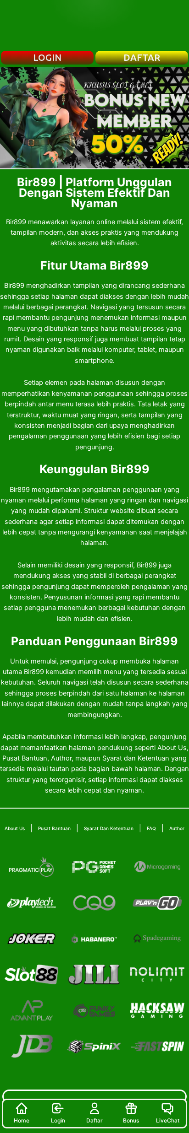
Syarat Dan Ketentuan (108, 828)
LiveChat (167, 1120)
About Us (15, 828)
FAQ (151, 828)
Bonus (131, 1120)
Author (176, 828)
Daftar (94, 1120)
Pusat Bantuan (54, 828)
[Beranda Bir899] (94, 25)
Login (58, 1120)
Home (21, 1120)
